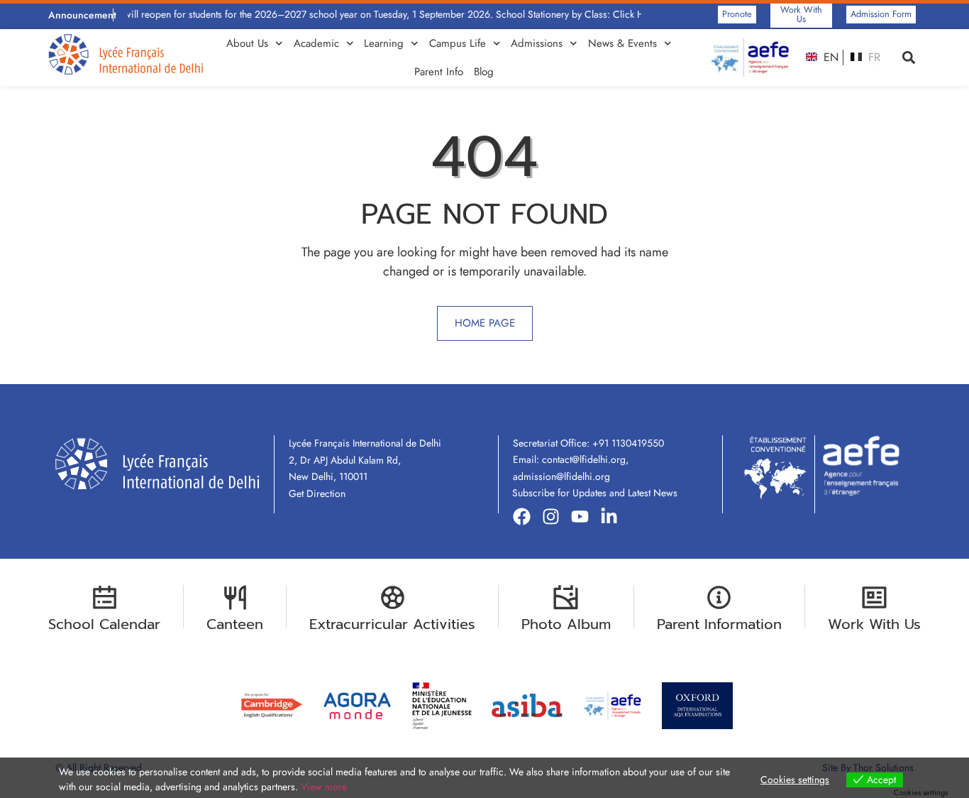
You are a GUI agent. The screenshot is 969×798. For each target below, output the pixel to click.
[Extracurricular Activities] (392, 597)
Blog (484, 72)
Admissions (537, 43)
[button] (909, 58)
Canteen (234, 624)
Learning (384, 43)
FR (872, 57)
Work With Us (874, 624)
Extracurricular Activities (392, 624)
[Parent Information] (719, 597)
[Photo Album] (565, 597)
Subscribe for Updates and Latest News (594, 493)
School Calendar (104, 624)
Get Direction (317, 493)
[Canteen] (235, 597)
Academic (316, 43)
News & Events (622, 43)
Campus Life (457, 43)
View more (324, 787)
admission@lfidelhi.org (561, 476)
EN (829, 57)
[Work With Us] (874, 597)
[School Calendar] (104, 597)
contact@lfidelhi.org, (585, 459)
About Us (247, 43)
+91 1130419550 (628, 443)
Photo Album (566, 624)
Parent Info (438, 72)
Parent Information (719, 624)
